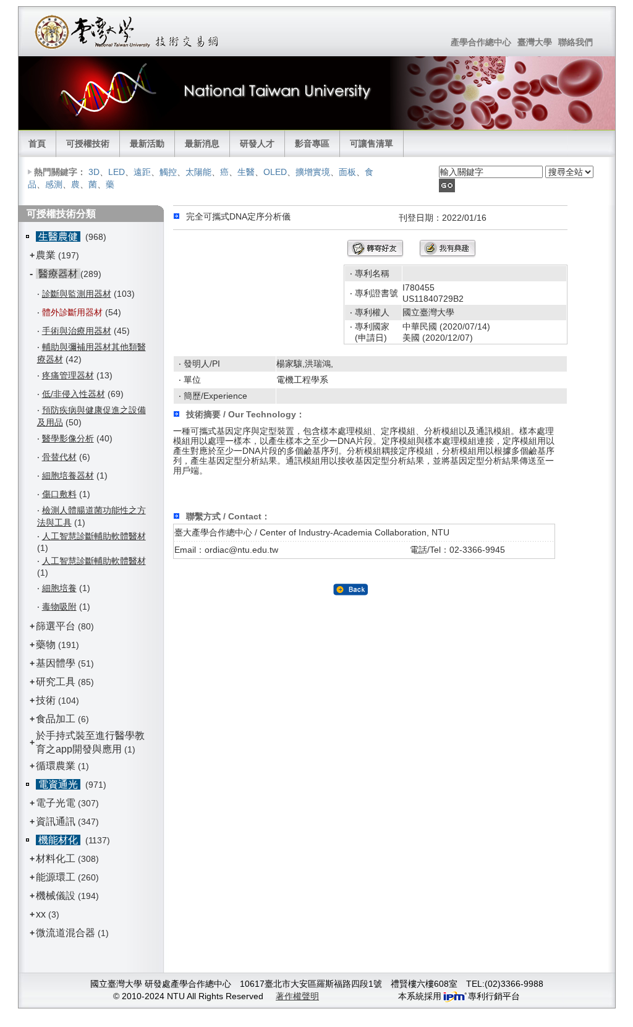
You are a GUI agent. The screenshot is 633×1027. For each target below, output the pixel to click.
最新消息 (202, 143)
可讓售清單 (371, 143)
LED (116, 172)
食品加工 (55, 719)
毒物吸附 (59, 607)
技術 (46, 700)
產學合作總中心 (481, 42)
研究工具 (55, 681)
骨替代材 (59, 457)
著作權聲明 (297, 996)
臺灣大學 (534, 42)
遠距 (142, 172)
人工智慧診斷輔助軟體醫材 (94, 536)
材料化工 (55, 858)
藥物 (46, 644)
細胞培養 (59, 588)
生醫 (246, 172)
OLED (275, 172)
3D (94, 172)
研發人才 (257, 143)
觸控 (168, 172)
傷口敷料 (59, 494)
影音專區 (312, 143)
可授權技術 (87, 143)
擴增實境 (312, 172)
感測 (53, 184)
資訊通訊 (55, 821)
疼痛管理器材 (68, 375)
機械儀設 (55, 895)
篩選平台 (55, 626)
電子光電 (55, 803)
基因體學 (55, 663)
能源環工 (55, 877)
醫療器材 (58, 273)
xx (41, 914)
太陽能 (198, 172)
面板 (347, 172)
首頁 (37, 143)
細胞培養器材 (68, 475)
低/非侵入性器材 (73, 394)
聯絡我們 (575, 42)
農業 (46, 255)
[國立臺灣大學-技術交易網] (127, 31)
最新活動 (147, 143)
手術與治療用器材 (76, 331)
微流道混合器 (65, 932)
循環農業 (55, 766)
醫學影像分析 (68, 438)
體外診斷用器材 (72, 312)
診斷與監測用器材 (76, 294)
